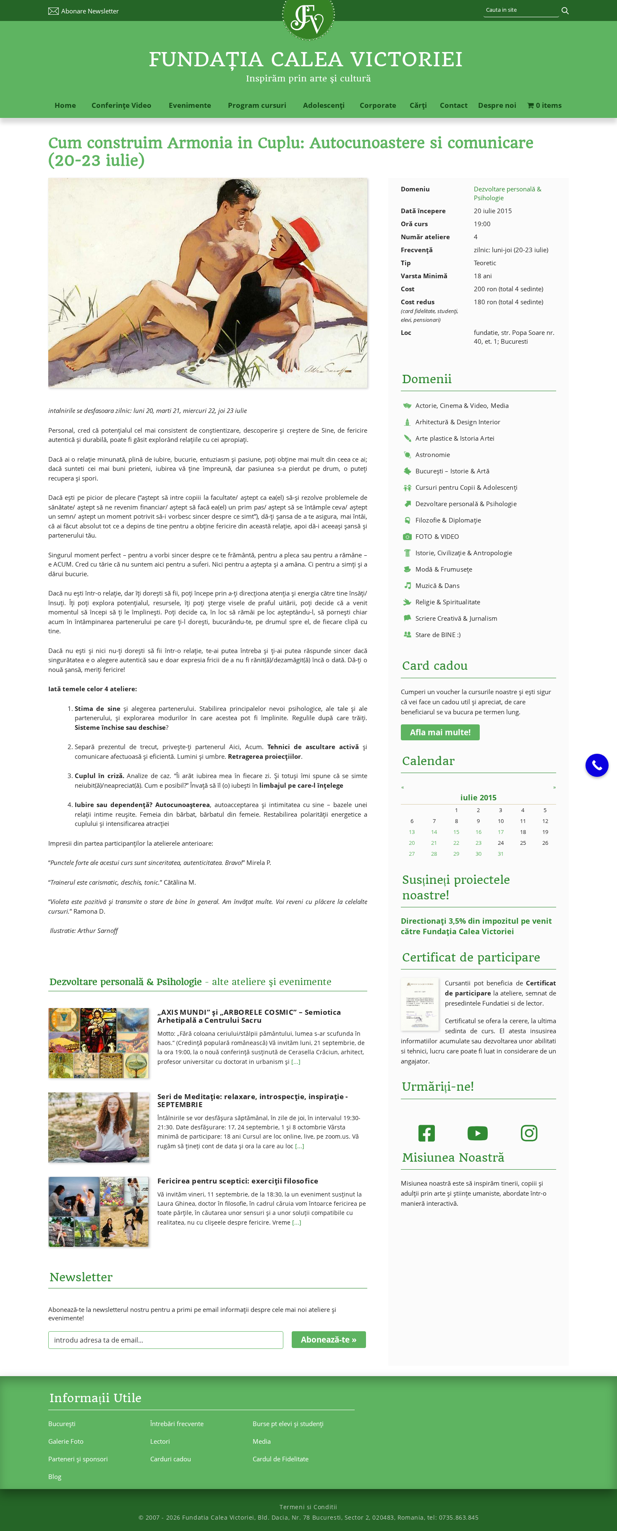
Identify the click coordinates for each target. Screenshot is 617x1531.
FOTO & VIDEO (438, 536)
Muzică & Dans (438, 585)
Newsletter (90, 11)
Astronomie (433, 454)
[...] (296, 1062)
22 (456, 842)
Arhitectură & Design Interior (458, 422)
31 (501, 853)
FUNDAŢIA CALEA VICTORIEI (306, 59)
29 (456, 853)
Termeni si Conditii (308, 1507)
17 (501, 832)
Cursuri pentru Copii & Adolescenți (467, 487)
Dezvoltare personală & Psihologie (466, 503)
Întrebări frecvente (177, 1423)
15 (456, 832)
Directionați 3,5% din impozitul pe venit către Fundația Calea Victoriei (476, 926)
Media (262, 1441)
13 (412, 832)
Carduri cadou (170, 1459)
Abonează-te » (329, 1339)
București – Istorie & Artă (452, 471)
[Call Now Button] (597, 765)
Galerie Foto (66, 1441)
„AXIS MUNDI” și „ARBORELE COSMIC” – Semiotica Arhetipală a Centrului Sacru (249, 1016)
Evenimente (190, 105)
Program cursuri (257, 105)
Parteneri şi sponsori (78, 1459)
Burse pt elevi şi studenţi (288, 1423)
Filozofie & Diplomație (448, 520)
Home (65, 105)
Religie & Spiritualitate (448, 602)
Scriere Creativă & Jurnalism (456, 618)
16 (478, 832)
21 (434, 842)
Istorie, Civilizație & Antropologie (464, 553)
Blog (54, 1476)
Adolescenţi (324, 105)
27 (412, 853)
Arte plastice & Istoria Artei (455, 438)
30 (478, 853)
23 (478, 842)
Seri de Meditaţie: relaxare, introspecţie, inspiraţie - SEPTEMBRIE (252, 1100)
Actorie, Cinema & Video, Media (462, 405)
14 (434, 832)
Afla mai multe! (440, 732)
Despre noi (497, 105)
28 (434, 853)
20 (412, 842)
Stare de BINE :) (438, 634)
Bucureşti (62, 1423)
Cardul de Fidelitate (280, 1459)
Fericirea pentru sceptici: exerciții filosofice (238, 1181)
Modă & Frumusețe (444, 569)
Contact (454, 105)
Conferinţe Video (122, 105)
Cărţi (418, 105)
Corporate (378, 105)
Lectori (160, 1441)
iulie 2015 (478, 797)
